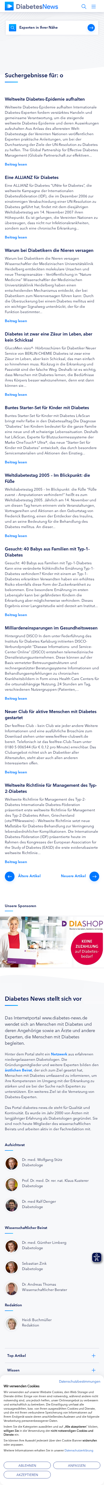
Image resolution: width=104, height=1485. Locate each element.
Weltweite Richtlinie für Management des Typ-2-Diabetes (51, 788)
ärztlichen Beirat (18, 1069)
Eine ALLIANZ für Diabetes (32, 177)
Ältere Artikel (29, 875)
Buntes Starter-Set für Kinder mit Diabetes (47, 407)
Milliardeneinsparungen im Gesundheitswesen (51, 627)
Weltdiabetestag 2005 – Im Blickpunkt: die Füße (47, 478)
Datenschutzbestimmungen (79, 1381)
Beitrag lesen (16, 164)
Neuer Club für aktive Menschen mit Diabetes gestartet (51, 714)
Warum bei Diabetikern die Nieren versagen (49, 250)
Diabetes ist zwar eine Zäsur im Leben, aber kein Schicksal (48, 336)
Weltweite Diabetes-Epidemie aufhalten (45, 99)
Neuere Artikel (73, 875)
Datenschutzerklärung (79, 1450)
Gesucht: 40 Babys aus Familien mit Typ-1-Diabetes (47, 551)
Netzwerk (59, 1053)
